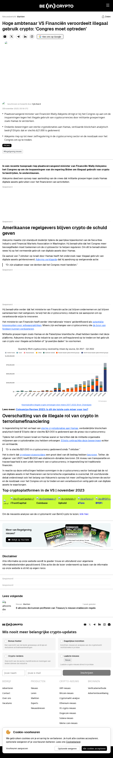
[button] (29, 644)
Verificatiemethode (97, 688)
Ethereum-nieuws (67, 703)
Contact (6, 693)
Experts (34, 703)
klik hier (84, 514)
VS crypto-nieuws (67, 708)
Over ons (6, 698)
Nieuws (34, 688)
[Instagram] (31, 36)
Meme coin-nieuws (68, 723)
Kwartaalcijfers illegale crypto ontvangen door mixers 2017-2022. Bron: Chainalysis (56, 405)
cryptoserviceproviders (32, 454)
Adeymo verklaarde (46, 259)
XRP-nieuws (65, 688)
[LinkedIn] (25, 36)
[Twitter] (11, 36)
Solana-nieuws (66, 718)
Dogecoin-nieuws (67, 713)
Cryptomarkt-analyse (69, 698)
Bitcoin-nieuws (66, 693)
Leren (33, 693)
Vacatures (7, 703)
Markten (21, 16)
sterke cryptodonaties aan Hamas (59, 428)
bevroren (92, 454)
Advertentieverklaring (98, 693)
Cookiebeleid (73, 741)
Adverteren (7, 688)
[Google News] (109, 624)
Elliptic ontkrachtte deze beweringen (81, 440)
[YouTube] (4, 36)
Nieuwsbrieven (38, 708)
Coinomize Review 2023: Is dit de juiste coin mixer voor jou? (52, 409)
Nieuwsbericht (9, 16)
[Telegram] (18, 36)
